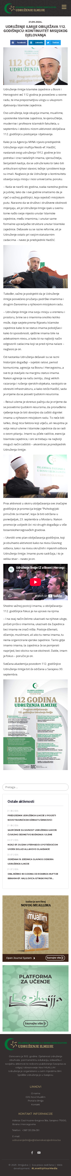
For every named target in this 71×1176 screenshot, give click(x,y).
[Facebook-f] (32, 1152)
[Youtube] (39, 1152)
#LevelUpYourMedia (44, 1168)
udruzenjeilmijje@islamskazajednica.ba (36, 1140)
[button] (18, 42)
